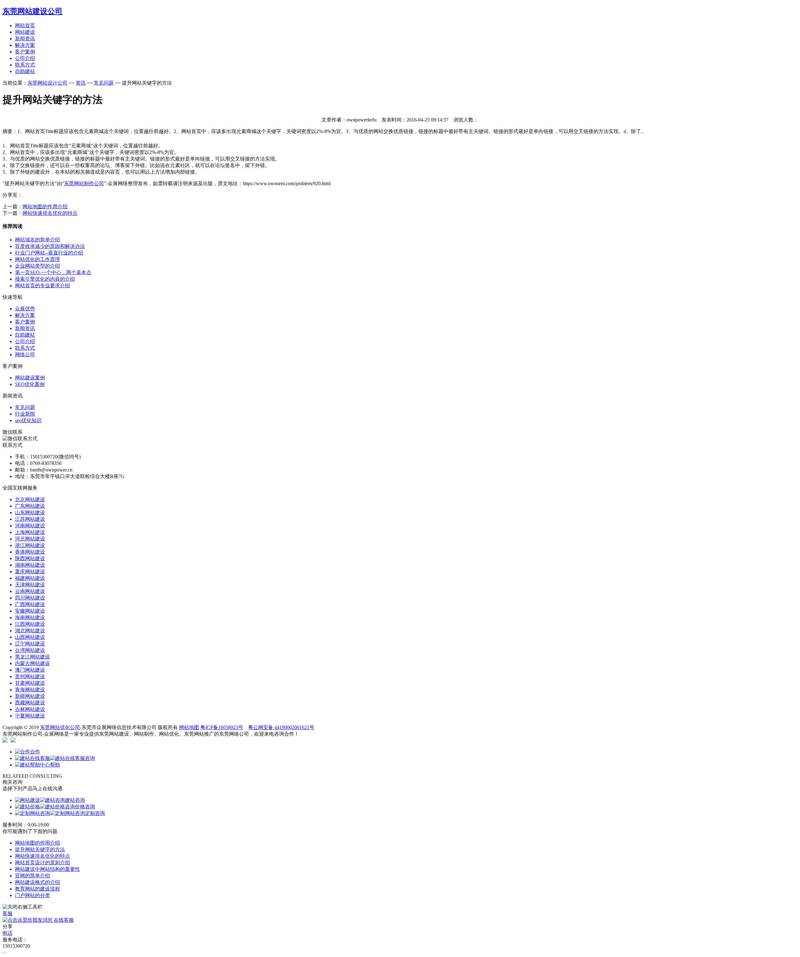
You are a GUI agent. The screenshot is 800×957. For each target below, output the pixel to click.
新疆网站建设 (30, 696)
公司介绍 (25, 58)
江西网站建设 (30, 624)
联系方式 (25, 64)
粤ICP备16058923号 (221, 727)
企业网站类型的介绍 (37, 266)
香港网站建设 (30, 552)
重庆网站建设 (30, 571)
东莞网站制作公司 (84, 183)
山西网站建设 (30, 637)
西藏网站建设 (30, 702)
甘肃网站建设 (30, 683)
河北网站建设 (30, 538)
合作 (35, 751)
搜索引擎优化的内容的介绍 (45, 279)
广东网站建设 (30, 506)
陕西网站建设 (30, 558)
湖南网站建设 (30, 565)
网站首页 (25, 25)
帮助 (55, 764)
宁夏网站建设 (30, 715)
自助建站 (25, 71)
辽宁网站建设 (30, 643)
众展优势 (25, 308)
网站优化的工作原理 (37, 259)
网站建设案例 (30, 377)
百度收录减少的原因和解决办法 (50, 246)
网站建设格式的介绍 (37, 882)
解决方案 (25, 45)
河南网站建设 (30, 525)
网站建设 (25, 32)
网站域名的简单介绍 (37, 239)
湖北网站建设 (30, 630)
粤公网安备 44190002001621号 (281, 727)
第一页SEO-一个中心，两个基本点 (53, 272)
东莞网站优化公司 (60, 727)
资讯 (81, 83)
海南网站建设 (30, 617)
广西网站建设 (30, 604)
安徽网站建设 (30, 611)
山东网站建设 (30, 512)
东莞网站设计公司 (48, 83)
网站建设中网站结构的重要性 (47, 869)
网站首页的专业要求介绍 (42, 285)
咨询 (90, 758)
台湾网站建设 (30, 650)
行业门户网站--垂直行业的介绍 (49, 252)
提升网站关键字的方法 (40, 849)
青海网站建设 (30, 689)
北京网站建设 (30, 499)
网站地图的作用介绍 (45, 206)
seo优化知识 (28, 420)
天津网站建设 (30, 584)
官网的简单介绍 (32, 875)
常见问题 (104, 83)
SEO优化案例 (30, 384)
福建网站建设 (30, 578)
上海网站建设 (30, 532)
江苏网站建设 (30, 519)
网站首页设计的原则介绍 (42, 862)
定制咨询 (95, 813)
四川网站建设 (30, 597)
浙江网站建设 (30, 545)
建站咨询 (75, 800)
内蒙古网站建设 (32, 663)
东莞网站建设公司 (32, 11)
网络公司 (25, 354)
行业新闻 (25, 414)
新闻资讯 (25, 38)
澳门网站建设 (30, 670)
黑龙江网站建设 (32, 656)
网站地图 (189, 727)
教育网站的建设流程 (37, 888)
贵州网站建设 (30, 676)
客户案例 (25, 51)
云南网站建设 (30, 591)
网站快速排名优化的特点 (50, 213)
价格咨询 (85, 806)
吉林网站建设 (30, 709)
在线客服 (63, 920)
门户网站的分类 (32, 895)
